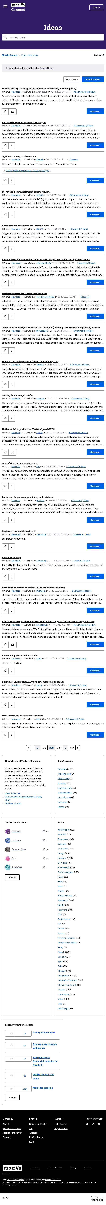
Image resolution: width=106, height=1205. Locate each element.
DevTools (62, 863)
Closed (61, 807)
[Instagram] (93, 1124)
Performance (64, 919)
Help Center (60, 1124)
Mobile (61, 891)
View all (12, 877)
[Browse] (5, 6)
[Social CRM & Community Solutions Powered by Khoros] (97, 1199)
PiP (59, 924)
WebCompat (63, 1008)
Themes (61, 971)
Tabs (60, 966)
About (6, 1124)
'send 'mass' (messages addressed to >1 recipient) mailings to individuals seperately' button (51, 327)
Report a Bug (61, 1128)
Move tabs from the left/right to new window (26, 191)
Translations (63, 994)
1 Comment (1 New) (79, 229)
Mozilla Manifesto (12, 1128)
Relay (60, 947)
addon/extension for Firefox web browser (24, 293)
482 (72, 747)
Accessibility (63, 830)
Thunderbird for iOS (67, 985)
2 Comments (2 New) (80, 399)
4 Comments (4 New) (83, 125)
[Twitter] (87, 1124)
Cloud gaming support (44, 1032)
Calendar (62, 844)
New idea (16, 92)
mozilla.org (34, 1168)
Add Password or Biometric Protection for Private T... (45, 1061)
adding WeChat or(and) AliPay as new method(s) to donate (33, 681)
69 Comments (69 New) (84, 625)
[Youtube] (98, 1124)
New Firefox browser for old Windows (22, 715)
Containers (63, 848)
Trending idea (64, 774)
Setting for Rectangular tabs (17, 395)
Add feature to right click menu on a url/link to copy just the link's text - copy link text (48, 621)
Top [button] (7, 1198)
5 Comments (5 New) (83, 331)
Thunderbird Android (67, 980)
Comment (74, 160)
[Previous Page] (28, 747)
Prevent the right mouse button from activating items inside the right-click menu (46, 259)
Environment (63, 867)
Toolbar (61, 990)
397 (59, 747)
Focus (60, 877)
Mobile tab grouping (43, 1088)
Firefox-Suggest (65, 872)
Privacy (61, 933)
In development (65, 792)
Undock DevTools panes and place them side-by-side (30, 361)
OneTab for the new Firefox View (20, 463)
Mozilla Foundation (12, 1132)
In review (62, 783)
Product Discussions (67, 943)
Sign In (96, 7)
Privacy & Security (66, 938)
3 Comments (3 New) (79, 195)
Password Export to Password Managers (24, 122)
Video (60, 999)
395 (44, 747)
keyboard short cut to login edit (19, 531)
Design (61, 853)
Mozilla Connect (18, 7)
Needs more (63, 778)
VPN (60, 1004)
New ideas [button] (70, 79)
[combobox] (53, 37)
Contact (6, 1173)
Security (62, 957)
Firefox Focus (36, 1137)
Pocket (61, 928)
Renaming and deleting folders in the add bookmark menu (33, 587)
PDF (60, 914)
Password (62, 910)
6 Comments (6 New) (80, 364)
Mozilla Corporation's (15, 1180)
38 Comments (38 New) (84, 92)
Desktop (62, 858)
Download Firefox (38, 1124)
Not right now (64, 797)
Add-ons (62, 834)
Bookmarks (63, 839)
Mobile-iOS (63, 900)
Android (33, 1132)
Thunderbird (63, 975)
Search (61, 952)
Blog (31, 1141)
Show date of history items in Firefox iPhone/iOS (28, 225)
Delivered (62, 802)
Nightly (61, 905)
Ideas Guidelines (12, 793)
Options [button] (98, 55)
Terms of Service (55, 1168)
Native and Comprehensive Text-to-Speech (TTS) (28, 429)
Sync (60, 961)
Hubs (60, 881)
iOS (31, 1128)
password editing (11, 557)
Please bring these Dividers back (19, 655)
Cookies (87, 1168)
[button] (5, 112)
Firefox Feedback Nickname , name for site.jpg (27, 170)
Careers (6, 1137)
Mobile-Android (65, 895)
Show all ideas (46, 68)
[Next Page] (77, 747)
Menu (60, 886)
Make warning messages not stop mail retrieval (27, 497)
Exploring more (65, 788)
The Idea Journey (13, 803)
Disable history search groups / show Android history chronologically (39, 88)
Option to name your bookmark (19, 156)
